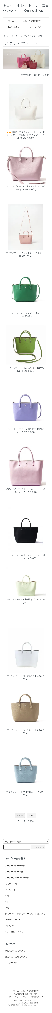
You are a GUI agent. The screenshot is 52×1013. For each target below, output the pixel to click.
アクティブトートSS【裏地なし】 (21, 792)
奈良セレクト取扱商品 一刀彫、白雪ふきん (25, 913)
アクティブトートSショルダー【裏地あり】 (26, 253)
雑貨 (7, 907)
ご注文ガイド (11, 925)
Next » (32, 815)
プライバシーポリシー (19, 997)
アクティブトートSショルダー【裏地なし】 (26, 313)
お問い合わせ (14, 27)
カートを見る (35, 27)
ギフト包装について (14, 931)
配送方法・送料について (16, 957)
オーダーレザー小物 (14, 871)
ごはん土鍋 (10, 889)
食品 (7, 901)
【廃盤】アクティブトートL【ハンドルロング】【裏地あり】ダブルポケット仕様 (25, 135)
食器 (7, 895)
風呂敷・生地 (11, 883)
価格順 (37, 75)
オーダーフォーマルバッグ (17, 877)
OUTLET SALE (12, 919)
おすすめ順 (26, 75)
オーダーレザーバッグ (20, 36)
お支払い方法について (15, 951)
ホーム (11, 21)
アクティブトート (39, 36)
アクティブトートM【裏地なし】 (22, 676)
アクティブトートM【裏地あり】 (21, 599)
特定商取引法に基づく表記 (26, 994)
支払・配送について (32, 21)
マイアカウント (12, 963)
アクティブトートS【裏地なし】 (22, 730)
